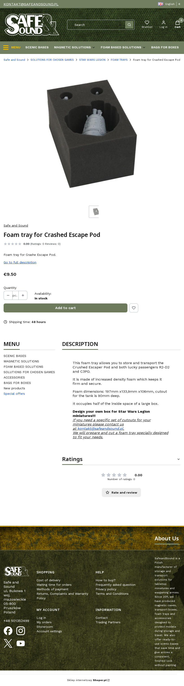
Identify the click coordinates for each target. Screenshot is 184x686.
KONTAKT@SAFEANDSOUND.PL (31, 4)
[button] (129, 25)
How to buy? (106, 580)
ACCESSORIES (14, 377)
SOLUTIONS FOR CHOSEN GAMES (52, 59)
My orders (44, 622)
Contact (102, 617)
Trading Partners (108, 622)
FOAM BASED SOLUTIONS (23, 366)
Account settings (49, 631)
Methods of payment (52, 589)
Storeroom (45, 626)
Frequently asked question (116, 584)
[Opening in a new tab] (8, 630)
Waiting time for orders (54, 584)
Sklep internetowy (87, 680)
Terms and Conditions (112, 593)
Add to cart (65, 308)
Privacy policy (106, 589)
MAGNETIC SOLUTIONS (21, 361)
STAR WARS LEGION (92, 59)
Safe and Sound (14, 59)
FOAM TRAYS (119, 59)
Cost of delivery (48, 580)
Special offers (14, 393)
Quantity (10, 288)
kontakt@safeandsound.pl (100, 428)
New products (14, 388)
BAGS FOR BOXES (17, 383)
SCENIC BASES (15, 356)
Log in (41, 617)
